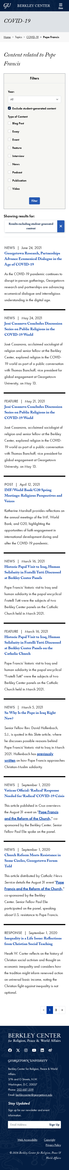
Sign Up (54, 1125)
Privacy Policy (53, 1145)
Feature (17, 148)
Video (16, 189)
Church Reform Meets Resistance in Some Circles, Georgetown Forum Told (32, 861)
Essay (15, 131)
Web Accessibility (27, 1140)
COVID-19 (32, 37)
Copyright (49, 1140)
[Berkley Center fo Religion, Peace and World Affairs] (34, 1038)
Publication (19, 180)
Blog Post (18, 123)
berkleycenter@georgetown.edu (34, 1095)
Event (15, 140)
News (16, 164)
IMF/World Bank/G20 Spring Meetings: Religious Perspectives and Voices (33, 496)
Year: (11, 92)
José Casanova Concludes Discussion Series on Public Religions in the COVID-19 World (33, 329)
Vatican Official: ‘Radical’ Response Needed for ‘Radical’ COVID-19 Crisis (34, 794)
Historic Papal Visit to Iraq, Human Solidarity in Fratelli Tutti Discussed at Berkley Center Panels (32, 573)
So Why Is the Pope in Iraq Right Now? (30, 716)
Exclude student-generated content (34, 108)
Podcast (17, 172)
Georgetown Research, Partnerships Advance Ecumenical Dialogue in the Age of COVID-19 (33, 259)
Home (7, 37)
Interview (18, 156)
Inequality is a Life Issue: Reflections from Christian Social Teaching (33, 942)
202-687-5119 (25, 1090)
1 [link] (50, 1010)
